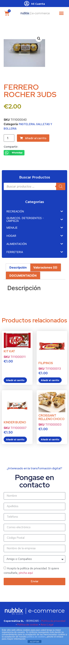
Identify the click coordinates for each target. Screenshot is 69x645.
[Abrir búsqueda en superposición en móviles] (34, 186)
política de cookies (36, 636)
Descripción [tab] (18, 267)
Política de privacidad (53, 620)
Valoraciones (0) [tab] (45, 267)
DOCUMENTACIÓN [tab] (23, 275)
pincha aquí (26, 573)
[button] (61, 13)
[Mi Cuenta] (26, 3)
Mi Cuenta (38, 4)
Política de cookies (27, 624)
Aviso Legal (46, 624)
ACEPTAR (34, 642)
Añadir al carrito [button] (15, 380)
